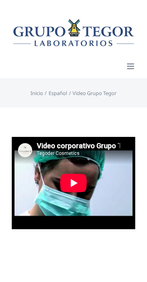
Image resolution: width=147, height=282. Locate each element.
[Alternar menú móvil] (131, 66)
